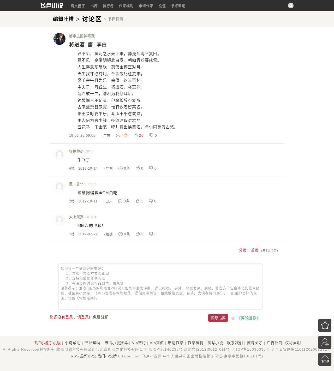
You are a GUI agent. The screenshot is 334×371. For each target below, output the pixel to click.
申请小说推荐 (116, 343)
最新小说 (88, 356)
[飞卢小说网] (51, 7)
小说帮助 (72, 343)
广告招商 (274, 343)
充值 (162, 6)
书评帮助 (178, 6)
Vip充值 (157, 343)
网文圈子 (78, 6)
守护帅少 (76, 151)
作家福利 (126, 6)
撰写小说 (215, 343)
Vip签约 (139, 343)
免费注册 (101, 317)
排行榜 (108, 6)
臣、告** (76, 184)
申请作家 (146, 6)
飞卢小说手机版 (47, 343)
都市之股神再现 (82, 36)
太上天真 (76, 217)
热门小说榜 (107, 356)
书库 (94, 6)
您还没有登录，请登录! (70, 317)
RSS (75, 356)
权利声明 (293, 343)
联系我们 (235, 343)
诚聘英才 (255, 343)
